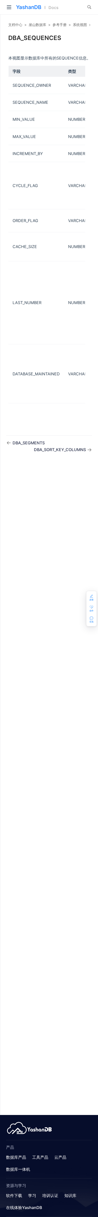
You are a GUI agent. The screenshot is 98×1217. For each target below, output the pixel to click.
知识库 (70, 1195)
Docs (53, 7)
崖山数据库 (37, 25)
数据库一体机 (18, 1169)
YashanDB (28, 7)
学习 (32, 1195)
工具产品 (40, 1157)
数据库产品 (16, 1157)
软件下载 (14, 1195)
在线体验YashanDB (24, 1207)
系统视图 (80, 25)
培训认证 (50, 1195)
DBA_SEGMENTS (29, 442)
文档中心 (15, 25)
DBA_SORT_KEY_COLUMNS (60, 449)
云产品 (60, 1157)
